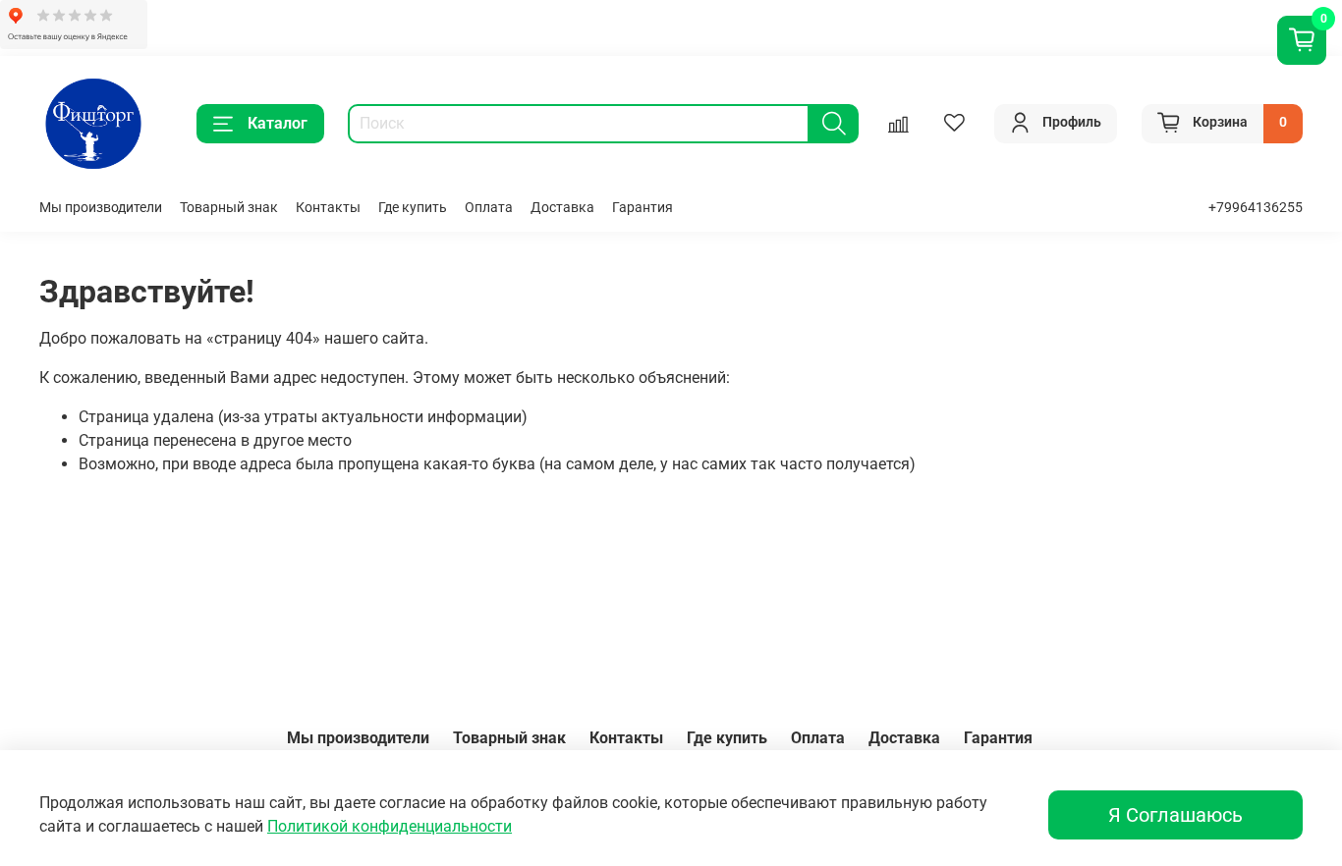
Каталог (278, 123)
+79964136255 (1255, 207)
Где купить (412, 207)
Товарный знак (229, 207)
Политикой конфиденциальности (389, 826)
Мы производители (100, 207)
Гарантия (642, 207)
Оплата (489, 207)
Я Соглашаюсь (1175, 815)
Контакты (328, 207)
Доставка (562, 207)
